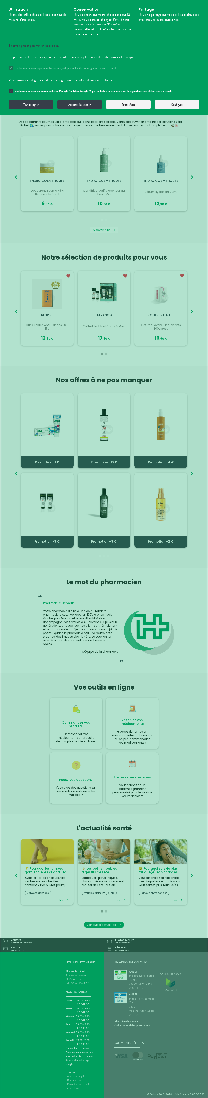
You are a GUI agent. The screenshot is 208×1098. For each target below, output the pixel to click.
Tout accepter (31, 104)
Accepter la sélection (79, 104)
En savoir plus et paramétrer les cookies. (34, 45)
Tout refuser (128, 104)
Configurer (177, 104)
